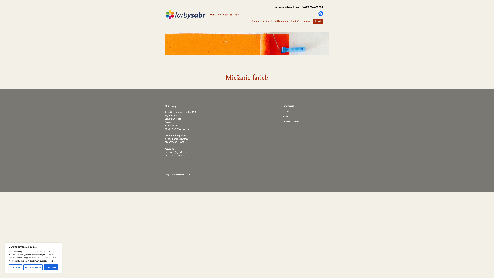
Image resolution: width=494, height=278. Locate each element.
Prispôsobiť (15, 267)
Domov (255, 21)
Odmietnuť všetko (33, 267)
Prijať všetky (51, 267)
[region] (33, 258)
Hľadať (318, 21)
